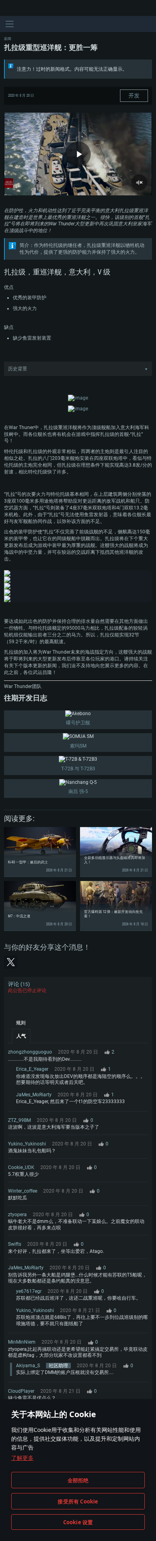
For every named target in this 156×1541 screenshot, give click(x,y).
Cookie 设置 (78, 1522)
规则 (21, 1023)
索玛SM (78, 746)
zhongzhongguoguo (30, 1052)
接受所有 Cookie (78, 1501)
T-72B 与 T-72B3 (78, 768)
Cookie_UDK (21, 1167)
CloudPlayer (21, 1391)
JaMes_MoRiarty (34, 1095)
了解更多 (22, 1457)
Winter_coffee (22, 1191)
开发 (134, 95)
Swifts (14, 1244)
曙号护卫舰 (78, 723)
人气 (21, 1036)
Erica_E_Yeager (32, 1069)
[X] (11, 962)
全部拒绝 (78, 1480)
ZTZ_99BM (19, 1120)
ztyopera (17, 1214)
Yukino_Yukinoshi (27, 1144)
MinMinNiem (22, 1342)
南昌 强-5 (78, 791)
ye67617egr (29, 1291)
